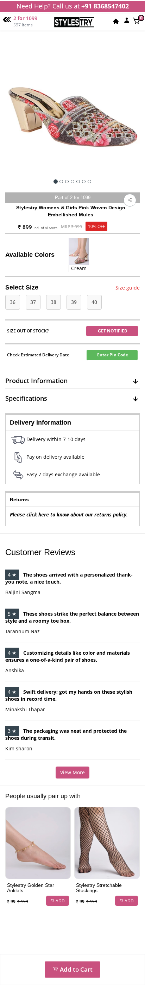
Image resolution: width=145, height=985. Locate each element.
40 (94, 302)
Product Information (36, 380)
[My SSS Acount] (126, 20)
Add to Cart (75, 969)
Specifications (26, 398)
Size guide (127, 287)
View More (72, 772)
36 (12, 302)
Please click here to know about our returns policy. (69, 514)
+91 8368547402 (105, 6)
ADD (60, 901)
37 (33, 302)
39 (74, 302)
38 (53, 302)
